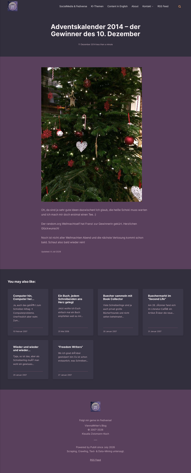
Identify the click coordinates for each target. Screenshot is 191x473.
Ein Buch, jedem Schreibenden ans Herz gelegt (70, 299)
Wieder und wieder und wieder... (25, 348)
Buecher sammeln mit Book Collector (117, 297)
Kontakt (146, 6)
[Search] (179, 6)
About (135, 6)
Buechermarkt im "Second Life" (159, 297)
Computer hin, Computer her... (23, 297)
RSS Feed (163, 6)
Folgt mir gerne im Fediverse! (95, 420)
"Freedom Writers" (70, 346)
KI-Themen (97, 6)
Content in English (117, 6)
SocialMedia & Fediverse (73, 6)
